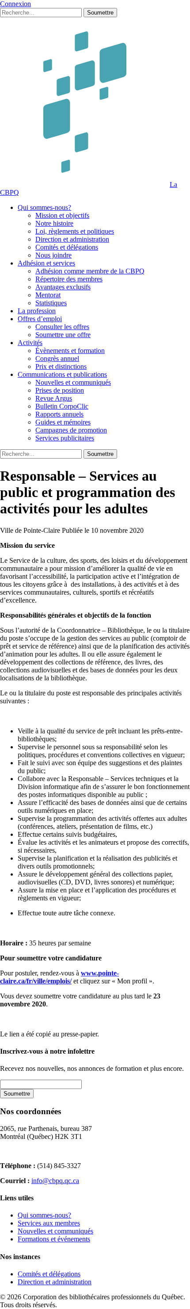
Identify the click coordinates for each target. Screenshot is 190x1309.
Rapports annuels (59, 414)
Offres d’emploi (40, 319)
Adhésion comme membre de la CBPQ (89, 271)
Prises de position (59, 390)
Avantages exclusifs (63, 287)
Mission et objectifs (62, 215)
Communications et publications (62, 374)
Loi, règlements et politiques (74, 231)
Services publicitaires (64, 438)
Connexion (15, 4)
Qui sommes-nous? (44, 207)
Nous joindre (53, 255)
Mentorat (48, 295)
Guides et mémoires (63, 422)
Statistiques (51, 303)
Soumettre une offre (63, 334)
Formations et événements (54, 1239)
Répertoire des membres (69, 279)
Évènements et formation (70, 350)
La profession (37, 311)
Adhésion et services (46, 263)
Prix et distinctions (61, 366)
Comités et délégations (66, 247)
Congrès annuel (57, 358)
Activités (30, 342)
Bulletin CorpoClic (61, 406)
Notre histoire (54, 223)
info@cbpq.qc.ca (55, 1180)
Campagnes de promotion (71, 430)
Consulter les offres (62, 326)
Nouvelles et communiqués (73, 382)
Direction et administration (72, 239)
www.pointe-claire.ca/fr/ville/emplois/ (59, 977)
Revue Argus (53, 398)
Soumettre (100, 12)
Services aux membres (49, 1223)
